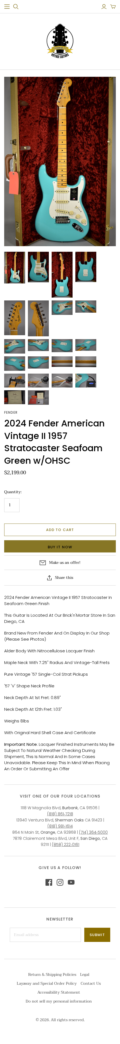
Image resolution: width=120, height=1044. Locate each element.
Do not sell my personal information (59, 1001)
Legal (84, 974)
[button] (113, 6)
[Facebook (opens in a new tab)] (48, 882)
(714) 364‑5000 (93, 832)
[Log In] (104, 6)
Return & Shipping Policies (52, 974)
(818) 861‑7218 (60, 814)
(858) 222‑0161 (65, 844)
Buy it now (60, 547)
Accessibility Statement (58, 992)
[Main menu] (7, 6)
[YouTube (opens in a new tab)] (71, 882)
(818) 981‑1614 (60, 826)
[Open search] (16, 6)
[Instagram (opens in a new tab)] (60, 882)
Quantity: (12, 492)
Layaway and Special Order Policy (47, 983)
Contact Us (91, 983)
